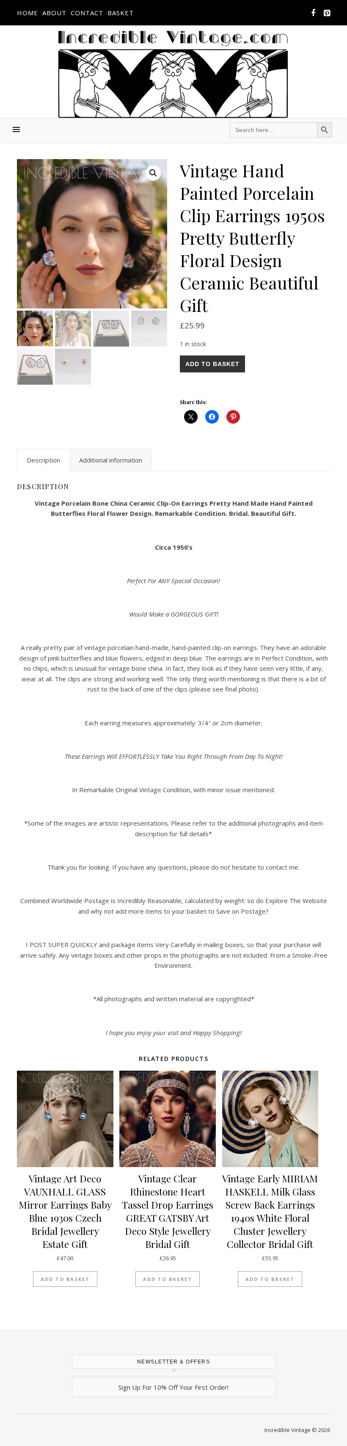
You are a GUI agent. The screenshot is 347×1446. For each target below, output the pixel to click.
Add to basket (212, 364)
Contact (87, 12)
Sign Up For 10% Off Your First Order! (173, 1387)
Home (27, 12)
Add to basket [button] (65, 1279)
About (54, 12)
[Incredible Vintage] (173, 74)
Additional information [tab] (110, 460)
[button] (153, 173)
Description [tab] (43, 460)
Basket (120, 12)
